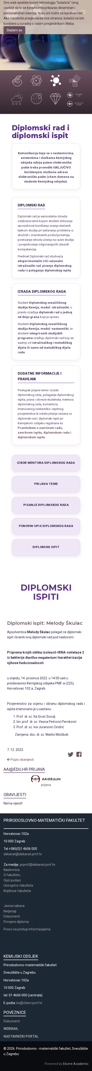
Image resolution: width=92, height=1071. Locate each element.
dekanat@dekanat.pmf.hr (23, 854)
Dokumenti (12, 916)
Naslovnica (12, 870)
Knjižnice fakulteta (17, 891)
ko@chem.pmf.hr (29, 1003)
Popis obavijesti (22, 759)
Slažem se (14, 30)
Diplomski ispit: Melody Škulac (45, 623)
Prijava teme (46, 484)
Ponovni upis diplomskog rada (46, 526)
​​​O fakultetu (12, 875)
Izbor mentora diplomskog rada (46, 462)
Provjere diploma (16, 922)
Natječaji (10, 911)
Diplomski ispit (46, 547)
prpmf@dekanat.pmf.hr (37, 864)
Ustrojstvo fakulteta (18, 885)
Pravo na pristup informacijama (28, 929)
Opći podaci (12, 880)
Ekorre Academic (75, 1064)
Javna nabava (14, 906)
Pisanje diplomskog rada (46, 505)
